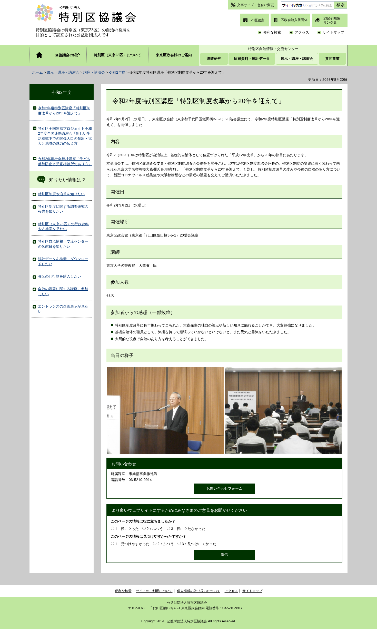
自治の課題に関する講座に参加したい (63, 291)
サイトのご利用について (154, 591)
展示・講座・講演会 (63, 72)
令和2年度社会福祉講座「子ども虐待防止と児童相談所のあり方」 (65, 161)
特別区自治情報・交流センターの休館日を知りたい (63, 244)
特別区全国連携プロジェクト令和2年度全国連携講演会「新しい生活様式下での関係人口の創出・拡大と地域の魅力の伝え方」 (65, 136)
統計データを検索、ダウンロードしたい (63, 261)
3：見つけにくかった (199, 544)
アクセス (302, 32)
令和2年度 (117, 72)
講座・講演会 (94, 72)
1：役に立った (127, 529)
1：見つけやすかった (132, 544)
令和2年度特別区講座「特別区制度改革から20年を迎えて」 (64, 110)
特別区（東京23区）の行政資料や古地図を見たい (63, 226)
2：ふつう (155, 529)
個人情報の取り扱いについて (198, 591)
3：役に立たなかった (188, 529)
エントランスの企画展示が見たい (63, 308)
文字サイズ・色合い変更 (255, 5)
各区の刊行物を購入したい (59, 276)
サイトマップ (333, 32)
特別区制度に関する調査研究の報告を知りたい (63, 209)
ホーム (37, 72)
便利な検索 (272, 32)
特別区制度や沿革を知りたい (61, 194)
